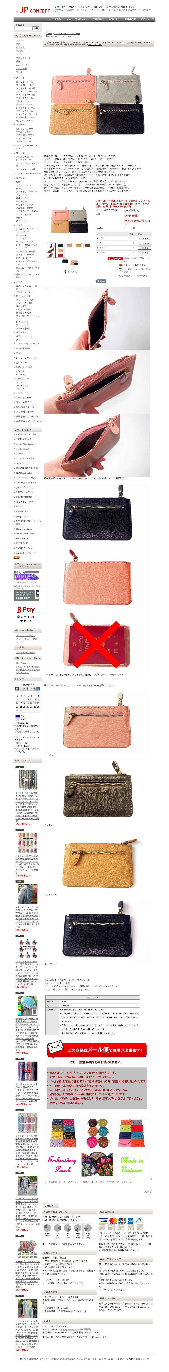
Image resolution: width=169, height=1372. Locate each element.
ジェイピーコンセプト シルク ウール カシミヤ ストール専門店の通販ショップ (95, 7)
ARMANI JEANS (23, 439)
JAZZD (19, 507)
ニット (19, 353)
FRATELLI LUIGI (24, 473)
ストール (20, 78)
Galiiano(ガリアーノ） (26, 478)
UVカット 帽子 (23, 309)
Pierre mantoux (23, 538)
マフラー (20, 125)
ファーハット (22, 325)
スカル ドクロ (23, 214)
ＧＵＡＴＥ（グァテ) (26, 502)
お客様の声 (130, 19)
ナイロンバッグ (23, 264)
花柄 (18, 61)
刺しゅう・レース (24, 205)
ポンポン (20, 51)
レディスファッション (26, 358)
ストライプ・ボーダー (26, 192)
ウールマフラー (23, 132)
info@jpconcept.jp (68, 1329)
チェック (20, 189)
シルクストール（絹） (26, 88)
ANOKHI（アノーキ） (26, 434)
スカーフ (20, 153)
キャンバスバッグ (24, 242)
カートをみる (54, 19)
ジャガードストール (25, 108)
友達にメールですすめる (136, 276)
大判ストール (22, 101)
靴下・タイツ (22, 332)
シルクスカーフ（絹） (26, 169)
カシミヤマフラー (24, 129)
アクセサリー (22, 378)
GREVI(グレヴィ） (25, 492)
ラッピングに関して (25, 635)
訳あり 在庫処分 (24, 402)
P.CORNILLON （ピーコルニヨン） (28, 522)
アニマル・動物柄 (24, 208)
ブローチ (20, 389)
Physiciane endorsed (25, 534)
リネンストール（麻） (26, 95)
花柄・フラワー (23, 198)
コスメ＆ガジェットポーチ (28, 287)
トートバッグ (22, 232)
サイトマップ (147, 19)
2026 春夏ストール (25, 407)
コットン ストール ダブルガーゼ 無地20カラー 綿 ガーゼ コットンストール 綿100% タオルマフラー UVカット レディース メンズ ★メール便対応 (27, 864)
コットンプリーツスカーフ (28, 164)
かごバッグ (21, 248)
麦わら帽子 (21, 306)
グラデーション (23, 185)
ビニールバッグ (23, 258)
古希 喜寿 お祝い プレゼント (28, 422)
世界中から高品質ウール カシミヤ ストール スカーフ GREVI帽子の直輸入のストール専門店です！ (103, 11)
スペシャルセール (24, 397)
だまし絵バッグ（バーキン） (28, 269)
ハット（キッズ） (24, 303)
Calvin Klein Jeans (24, 444)
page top (147, 1191)
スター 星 (21, 221)
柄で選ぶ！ (21, 178)
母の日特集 (22, 663)
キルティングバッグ (25, 251)
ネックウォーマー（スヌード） (28, 147)
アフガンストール (24, 111)
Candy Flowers (22, 449)
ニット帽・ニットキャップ (28, 317)
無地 (18, 182)
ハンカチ (20, 371)
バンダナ (20, 47)
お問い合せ (114, 19)
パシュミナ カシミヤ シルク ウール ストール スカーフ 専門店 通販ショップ (113, 1359)
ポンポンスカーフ (24, 157)
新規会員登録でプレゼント (26, 582)
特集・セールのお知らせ (28, 658)
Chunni (19, 453)
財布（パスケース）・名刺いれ (28, 275)
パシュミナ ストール (26, 114)
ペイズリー (21, 201)
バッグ (19, 225)
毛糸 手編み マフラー (26, 135)
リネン (19, 44)
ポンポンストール (24, 104)
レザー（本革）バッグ (28, 245)
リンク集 (19, 647)
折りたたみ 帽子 (24, 313)
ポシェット (21, 235)
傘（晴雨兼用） (23, 348)
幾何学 (19, 218)
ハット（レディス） (25, 300)
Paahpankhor (22, 516)
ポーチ (19, 282)
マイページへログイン (77, 19)
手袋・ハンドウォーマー (29, 344)
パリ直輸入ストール (25, 117)
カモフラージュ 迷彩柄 (27, 211)
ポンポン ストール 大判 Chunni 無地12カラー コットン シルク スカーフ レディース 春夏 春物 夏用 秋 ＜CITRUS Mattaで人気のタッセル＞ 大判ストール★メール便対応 (28, 1093)
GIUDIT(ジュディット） (27, 483)
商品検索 (20, 25)
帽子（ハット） (23, 296)
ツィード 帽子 (22, 328)
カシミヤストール (24, 82)
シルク (19, 54)
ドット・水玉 (22, 195)
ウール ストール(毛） (26, 85)
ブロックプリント (24, 58)
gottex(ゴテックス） (25, 487)
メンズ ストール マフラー (28, 173)
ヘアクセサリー (23, 393)
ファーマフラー (23, 141)
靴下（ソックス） (24, 336)
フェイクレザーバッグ (26, 255)
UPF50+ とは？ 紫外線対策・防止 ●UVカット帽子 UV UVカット (28, 670)
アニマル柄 (21, 68)
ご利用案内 (98, 19)
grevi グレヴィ (23, 65)
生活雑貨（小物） (24, 367)
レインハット (22, 322)
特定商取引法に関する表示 (62, 1359)
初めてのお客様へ (24, 630)
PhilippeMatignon (24, 529)
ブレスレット (22, 385)
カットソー (21, 363)
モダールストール (24, 98)
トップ (47, 31)
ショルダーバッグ (24, 229)
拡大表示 (72, 272)
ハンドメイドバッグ (25, 261)
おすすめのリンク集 (25, 652)
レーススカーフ (23, 160)
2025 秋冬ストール (25, 412)
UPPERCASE (22, 543)
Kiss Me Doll (22, 511)
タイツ (19, 339)
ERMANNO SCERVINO (27, 468)
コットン (20, 40)
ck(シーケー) (22, 463)
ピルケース (21, 374)
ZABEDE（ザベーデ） (26, 553)
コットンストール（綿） (28, 91)
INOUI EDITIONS (24, 497)
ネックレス (21, 382)
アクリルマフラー (24, 138)
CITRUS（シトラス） (26, 458)
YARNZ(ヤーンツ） (25, 548)
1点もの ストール (24, 120)
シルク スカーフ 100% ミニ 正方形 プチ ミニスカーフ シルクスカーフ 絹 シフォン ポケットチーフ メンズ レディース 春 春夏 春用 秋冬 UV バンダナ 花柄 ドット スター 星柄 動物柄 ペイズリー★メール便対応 (27, 972)
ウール (19, 72)
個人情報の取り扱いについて (34, 1359)
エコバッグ (21, 238)
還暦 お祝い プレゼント (27, 416)
